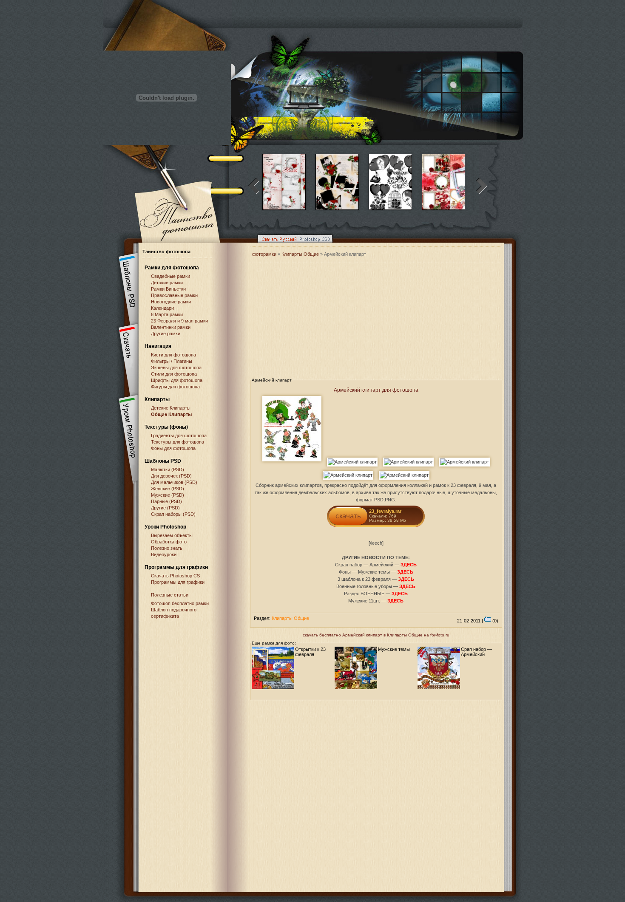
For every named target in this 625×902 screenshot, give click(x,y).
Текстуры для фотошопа (177, 441)
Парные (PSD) (166, 501)
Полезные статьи (169, 594)
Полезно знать (166, 548)
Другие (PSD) (165, 507)
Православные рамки (174, 295)
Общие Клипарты (171, 414)
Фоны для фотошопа (173, 448)
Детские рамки (167, 282)
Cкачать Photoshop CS (175, 575)
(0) (494, 620)
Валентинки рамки (170, 327)
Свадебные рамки (170, 276)
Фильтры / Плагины (171, 361)
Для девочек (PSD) (171, 475)
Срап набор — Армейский (476, 652)
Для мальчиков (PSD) (174, 482)
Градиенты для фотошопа (179, 435)
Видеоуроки (163, 554)
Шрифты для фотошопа (176, 380)
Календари (162, 308)
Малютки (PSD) (167, 469)
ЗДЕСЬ (409, 564)
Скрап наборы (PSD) (173, 514)
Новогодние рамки (171, 301)
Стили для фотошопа (174, 373)
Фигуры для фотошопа (175, 386)
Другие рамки (165, 333)
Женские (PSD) (167, 488)
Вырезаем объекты (172, 535)
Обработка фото (169, 541)
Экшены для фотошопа (176, 367)
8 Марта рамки (167, 314)
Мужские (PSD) (167, 495)
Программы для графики (178, 582)
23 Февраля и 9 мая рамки (179, 320)
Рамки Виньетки (168, 288)
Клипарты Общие (300, 254)
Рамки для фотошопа (172, 268)
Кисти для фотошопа (173, 354)
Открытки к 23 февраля (310, 652)
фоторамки (264, 254)
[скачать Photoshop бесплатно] (292, 244)
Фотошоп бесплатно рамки (180, 603)
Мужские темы (394, 649)
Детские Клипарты (170, 407)
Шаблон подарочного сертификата (173, 613)
